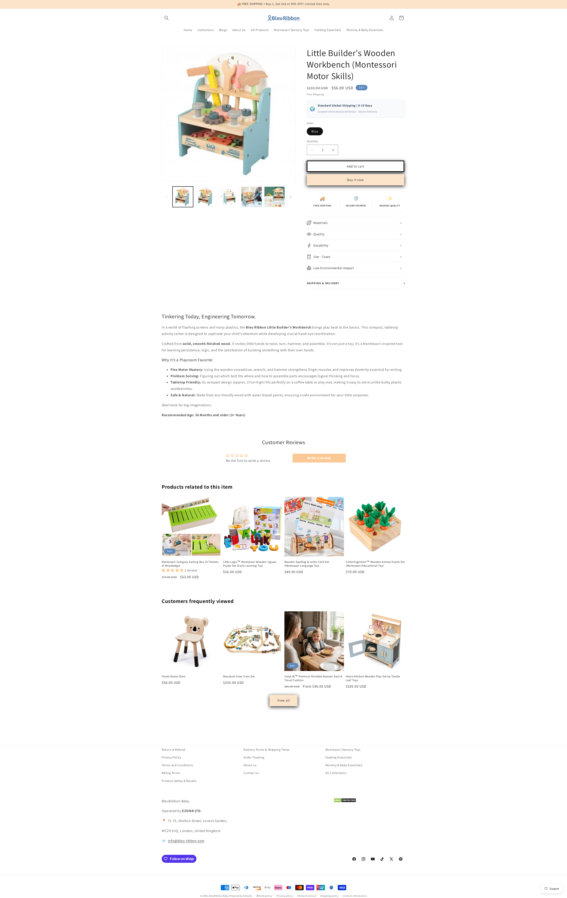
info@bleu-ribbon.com (186, 840)
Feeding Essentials (338, 757)
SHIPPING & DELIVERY (356, 283)
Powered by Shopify (240, 895)
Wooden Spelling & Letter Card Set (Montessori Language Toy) (306, 564)
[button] (166, 18)
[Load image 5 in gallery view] (274, 197)
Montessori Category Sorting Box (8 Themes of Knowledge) (190, 564)
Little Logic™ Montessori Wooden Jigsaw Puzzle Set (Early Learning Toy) (249, 564)
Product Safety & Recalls (179, 781)
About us (249, 765)
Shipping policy (329, 895)
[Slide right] (291, 197)
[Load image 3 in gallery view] (228, 197)
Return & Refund (173, 750)
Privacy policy (285, 895)
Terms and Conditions (177, 765)
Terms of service (306, 895)
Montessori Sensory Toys (343, 750)
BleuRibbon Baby (219, 895)
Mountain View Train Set (239, 676)
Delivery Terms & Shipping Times (266, 750)
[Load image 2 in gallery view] (205, 197)
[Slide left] (166, 197)
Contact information (355, 895)
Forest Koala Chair (174, 676)
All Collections (335, 773)
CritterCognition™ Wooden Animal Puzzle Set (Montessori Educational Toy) (375, 564)
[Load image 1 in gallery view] (183, 197)
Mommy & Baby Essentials (343, 765)
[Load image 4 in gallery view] (251, 197)
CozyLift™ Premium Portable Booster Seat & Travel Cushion (313, 678)
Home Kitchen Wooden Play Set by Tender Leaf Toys (373, 678)
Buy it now (355, 180)
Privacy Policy (171, 757)
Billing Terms (171, 773)
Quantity (312, 141)
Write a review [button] (319, 458)
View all (283, 700)
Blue (314, 131)
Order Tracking (253, 757)
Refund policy (264, 895)
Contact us (251, 773)
